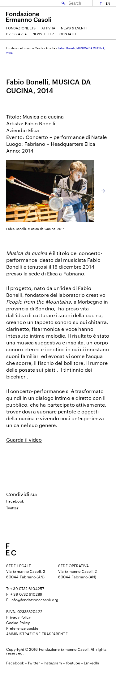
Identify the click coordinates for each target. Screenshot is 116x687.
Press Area (16, 34)
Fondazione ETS (21, 28)
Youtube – (75, 663)
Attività (48, 28)
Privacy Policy (18, 617)
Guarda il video (24, 440)
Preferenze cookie (22, 628)
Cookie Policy (18, 622)
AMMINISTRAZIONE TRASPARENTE (37, 634)
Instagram (53, 663)
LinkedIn (91, 663)
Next (103, 191)
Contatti (67, 34)
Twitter (12, 508)
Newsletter (43, 34)
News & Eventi (73, 28)
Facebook (15, 501)
